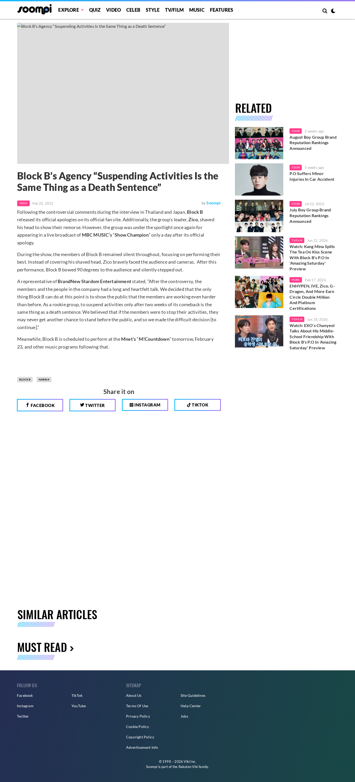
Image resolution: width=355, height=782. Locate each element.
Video (113, 10)
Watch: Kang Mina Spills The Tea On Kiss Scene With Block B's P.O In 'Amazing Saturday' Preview (312, 257)
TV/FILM (174, 10)
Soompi (213, 202)
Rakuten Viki (188, 767)
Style (153, 10)
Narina (44, 379)
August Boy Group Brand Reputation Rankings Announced (313, 143)
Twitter (94, 405)
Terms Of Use (137, 706)
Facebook (42, 405)
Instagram (147, 404)
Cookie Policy (137, 726)
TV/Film (297, 240)
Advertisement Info (142, 747)
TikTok (76, 695)
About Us (134, 695)
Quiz (95, 10)
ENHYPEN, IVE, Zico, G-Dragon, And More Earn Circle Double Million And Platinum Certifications (312, 297)
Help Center (191, 706)
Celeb (133, 10)
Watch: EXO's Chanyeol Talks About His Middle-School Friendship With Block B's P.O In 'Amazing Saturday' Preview (313, 336)
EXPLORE (68, 10)
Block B (25, 379)
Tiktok (199, 404)
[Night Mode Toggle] (333, 11)
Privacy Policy (138, 716)
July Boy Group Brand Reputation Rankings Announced (310, 215)
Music (197, 10)
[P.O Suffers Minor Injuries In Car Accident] (259, 179)
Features (221, 10)
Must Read (42, 647)
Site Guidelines (193, 695)
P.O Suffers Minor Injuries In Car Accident (312, 176)
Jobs (184, 716)
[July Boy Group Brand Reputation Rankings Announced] (259, 216)
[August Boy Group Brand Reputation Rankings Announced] (259, 143)
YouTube (78, 706)
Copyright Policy (140, 737)
